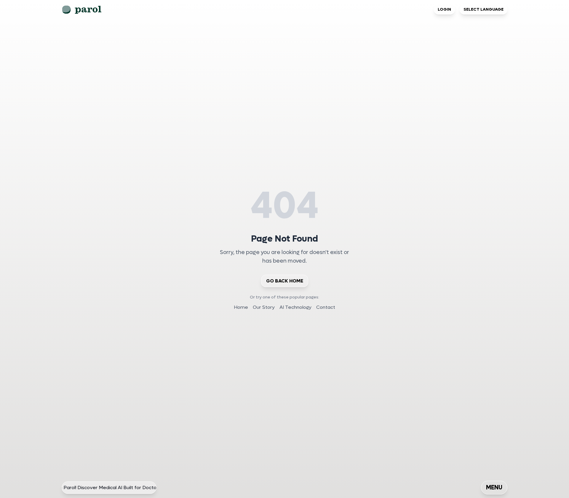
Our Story (264, 307)
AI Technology (295, 307)
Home (241, 307)
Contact (325, 307)
